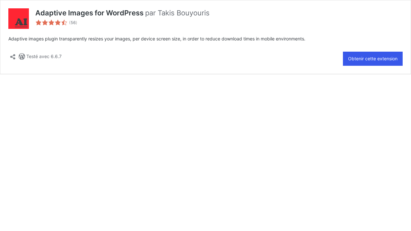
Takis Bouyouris (184, 13)
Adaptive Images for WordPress (90, 13)
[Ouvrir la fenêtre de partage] (12, 54)
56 (73, 22)
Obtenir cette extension (373, 58)
